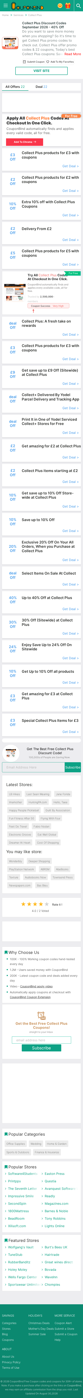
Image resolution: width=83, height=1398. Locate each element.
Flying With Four (50, 818)
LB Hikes (14, 794)
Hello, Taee (60, 802)
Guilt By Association (58, 810)
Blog (5, 1334)
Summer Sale (37, 1334)
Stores (6, 1328)
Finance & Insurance (47, 1152)
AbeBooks (62, 869)
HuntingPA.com (38, 802)
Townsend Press (63, 877)
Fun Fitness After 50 (21, 818)
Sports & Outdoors (17, 1152)
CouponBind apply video (36, 986)
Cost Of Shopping (48, 842)
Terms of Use (10, 1367)
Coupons (8, 1339)
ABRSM (45, 869)
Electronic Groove (20, 834)
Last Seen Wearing (38, 794)
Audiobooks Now (35, 877)
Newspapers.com (19, 885)
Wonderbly (15, 861)
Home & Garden (56, 1143)
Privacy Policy (11, 1362)
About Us (8, 1356)
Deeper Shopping (39, 861)
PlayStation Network (21, 869)
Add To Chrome (23, 141)
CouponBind (74, 1385)
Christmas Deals (39, 1323)
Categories (9, 1323)
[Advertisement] (41, 103)
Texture (13, 877)
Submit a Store (64, 1328)
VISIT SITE (41, 71)
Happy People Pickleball (24, 810)
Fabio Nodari (41, 826)
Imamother (15, 802)
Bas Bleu (42, 885)
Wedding (36, 1143)
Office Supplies (15, 1143)
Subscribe (72, 767)
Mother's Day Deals (41, 1328)
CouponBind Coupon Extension (30, 997)
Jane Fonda (63, 794)
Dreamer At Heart (19, 842)
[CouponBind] (30, 5)
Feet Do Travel (18, 826)
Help (58, 1339)
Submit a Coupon (66, 1334)
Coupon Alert (63, 1323)
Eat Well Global (47, 834)
